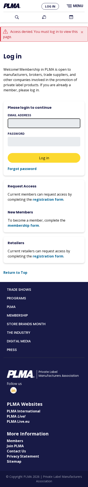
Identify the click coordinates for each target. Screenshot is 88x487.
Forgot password (22, 168)
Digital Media (19, 341)
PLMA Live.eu (18, 421)
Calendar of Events (71, 17)
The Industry (18, 332)
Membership (17, 315)
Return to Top (15, 272)
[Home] (12, 6)
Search (17, 17)
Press (12, 349)
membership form (23, 225)
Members (15, 440)
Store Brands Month (26, 324)
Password (16, 134)
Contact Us (16, 451)
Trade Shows (19, 289)
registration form (48, 199)
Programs (16, 298)
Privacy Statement (23, 456)
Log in (50, 6)
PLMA (11, 306)
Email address (19, 115)
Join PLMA (44, 17)
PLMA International (23, 411)
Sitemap (14, 461)
